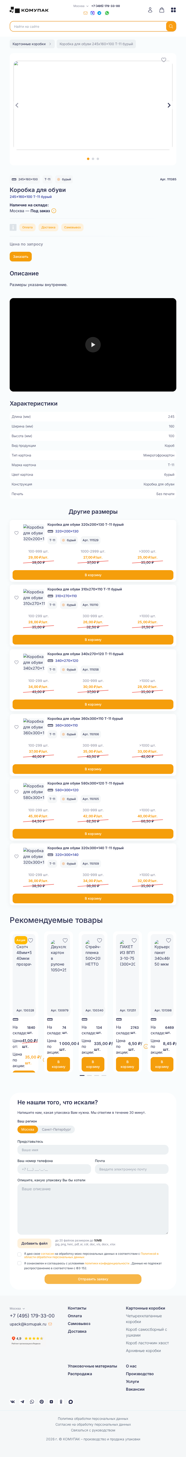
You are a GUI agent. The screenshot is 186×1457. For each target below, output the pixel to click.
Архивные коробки (143, 1350)
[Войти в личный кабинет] (152, 10)
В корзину (93, 575)
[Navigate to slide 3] (98, 159)
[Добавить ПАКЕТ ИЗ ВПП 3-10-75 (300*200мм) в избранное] (134, 939)
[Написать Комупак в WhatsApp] (32, 1402)
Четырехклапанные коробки (144, 1318)
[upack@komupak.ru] (85, 13)
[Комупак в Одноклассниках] (61, 1402)
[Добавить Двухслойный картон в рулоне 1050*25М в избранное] (65, 939)
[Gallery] (93, 105)
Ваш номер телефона (35, 1161)
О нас (131, 1366)
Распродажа (80, 1373)
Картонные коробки (145, 1308)
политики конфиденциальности (107, 1263)
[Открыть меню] (171, 10)
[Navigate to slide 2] (93, 159)
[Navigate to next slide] (169, 105)
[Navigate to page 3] (96, 1075)
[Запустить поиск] (171, 26)
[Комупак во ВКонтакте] (13, 1402)
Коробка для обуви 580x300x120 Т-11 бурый (85, 783)
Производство (140, 1373)
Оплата (27, 227)
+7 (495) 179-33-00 (105, 6)
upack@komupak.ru (28, 1324)
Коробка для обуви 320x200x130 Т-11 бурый (85, 524)
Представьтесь (30, 1141)
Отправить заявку (93, 1279)
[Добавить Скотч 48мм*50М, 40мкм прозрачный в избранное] (30, 939)
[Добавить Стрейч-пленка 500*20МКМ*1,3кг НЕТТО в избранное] (99, 939)
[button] (93, 1279)
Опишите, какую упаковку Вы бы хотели (51, 1180)
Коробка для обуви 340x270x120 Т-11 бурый (85, 654)
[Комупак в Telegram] (22, 1402)
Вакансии (135, 1389)
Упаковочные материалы (92, 1366)
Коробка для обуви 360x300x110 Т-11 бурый (85, 718)
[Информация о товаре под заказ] (54, 211)
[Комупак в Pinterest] (42, 1402)
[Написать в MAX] (92, 13)
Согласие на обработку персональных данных (93, 1424)
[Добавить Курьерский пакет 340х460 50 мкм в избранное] (168, 939)
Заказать (20, 256)
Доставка (48, 227)
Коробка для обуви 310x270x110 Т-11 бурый (84, 589)
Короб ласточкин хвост (147, 1342)
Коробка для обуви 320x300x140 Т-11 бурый (85, 848)
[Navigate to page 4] (103, 1075)
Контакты (77, 1308)
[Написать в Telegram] (99, 13)
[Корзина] (162, 10)
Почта (100, 1161)
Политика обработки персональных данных (93, 1418)
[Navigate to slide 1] (88, 159)
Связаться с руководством (93, 1430)
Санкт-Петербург (56, 1129)
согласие (48, 1253)
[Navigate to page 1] (82, 1075)
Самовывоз (72, 227)
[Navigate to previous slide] (17, 105)
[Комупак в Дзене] (51, 1402)
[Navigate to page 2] (89, 1075)
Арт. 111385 (168, 179)
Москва (27, 1129)
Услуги (132, 1381)
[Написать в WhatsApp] (107, 13)
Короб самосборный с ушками (146, 1332)
